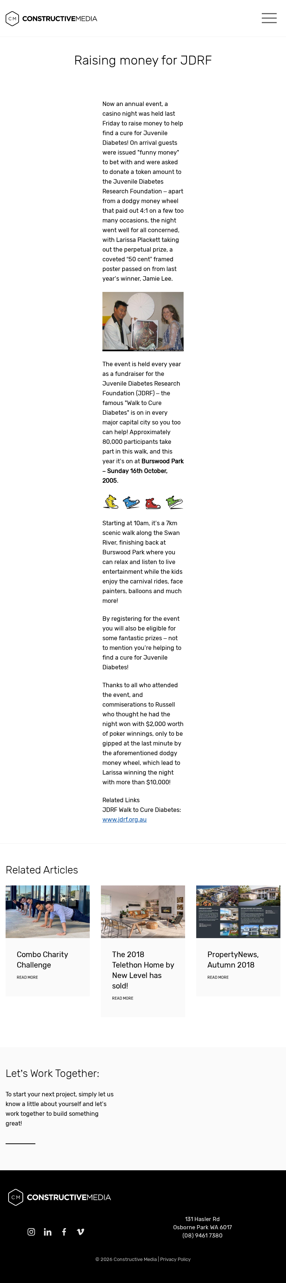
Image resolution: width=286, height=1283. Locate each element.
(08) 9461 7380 (202, 1235)
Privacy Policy (175, 1259)
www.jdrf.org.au (124, 819)
